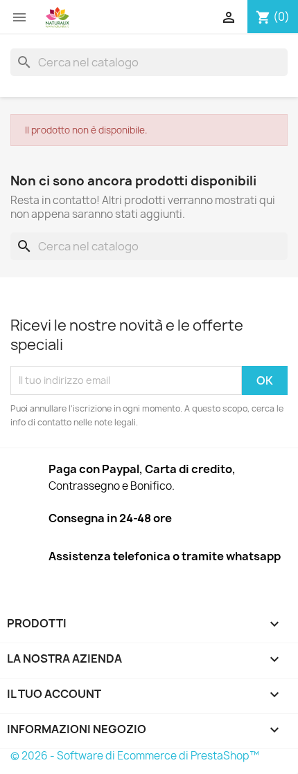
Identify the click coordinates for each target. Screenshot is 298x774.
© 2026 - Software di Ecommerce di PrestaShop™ (134, 755)
